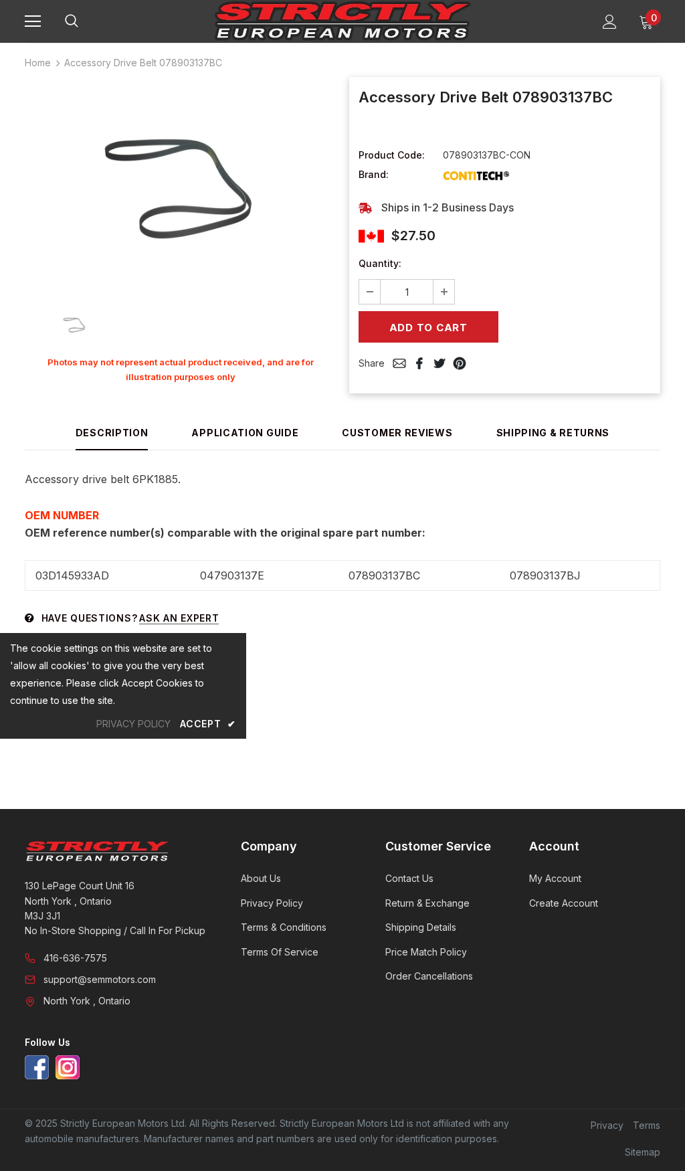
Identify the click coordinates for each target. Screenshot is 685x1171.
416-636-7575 (75, 958)
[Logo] (342, 21)
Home (38, 62)
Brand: (374, 174)
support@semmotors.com (99, 979)
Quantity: (380, 263)
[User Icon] (610, 22)
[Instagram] (68, 1067)
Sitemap (642, 1152)
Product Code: (392, 155)
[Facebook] (37, 1067)
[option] (180, 185)
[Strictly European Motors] (116, 851)
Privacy (607, 1125)
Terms (646, 1125)
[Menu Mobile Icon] (33, 21)
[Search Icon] (85, 21)
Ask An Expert (179, 618)
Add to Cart (428, 327)
